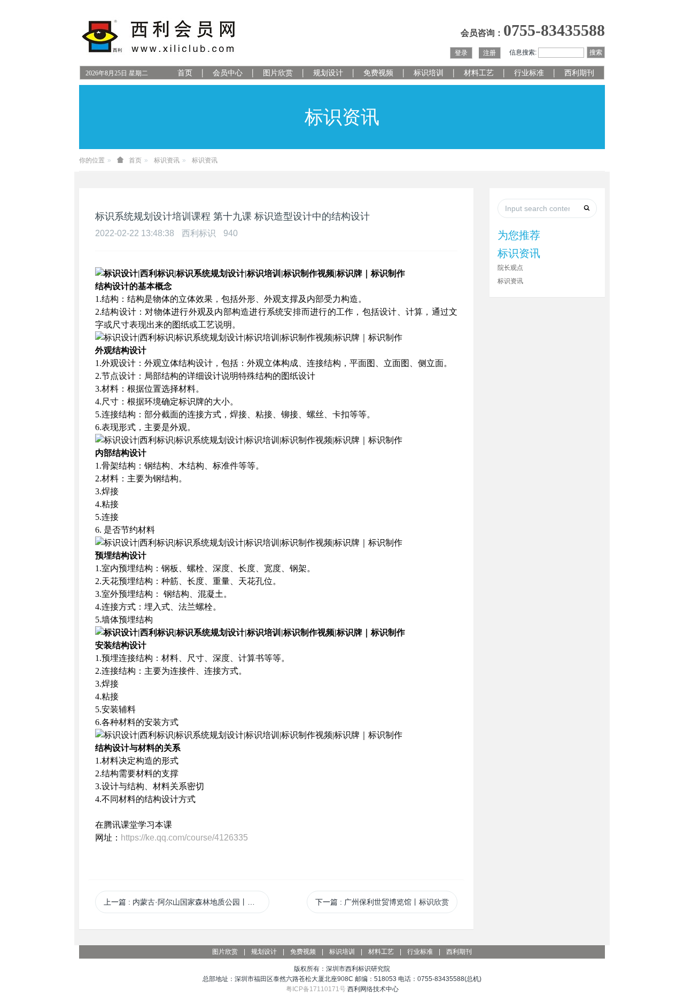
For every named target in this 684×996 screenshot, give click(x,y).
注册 (489, 53)
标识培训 (429, 73)
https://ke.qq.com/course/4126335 (184, 837)
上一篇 (186, 902)
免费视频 (378, 73)
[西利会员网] (159, 36)
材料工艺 (479, 73)
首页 (184, 73)
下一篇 (382, 902)
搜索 (595, 52)
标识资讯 (167, 160)
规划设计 (328, 73)
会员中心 (228, 73)
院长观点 (510, 267)
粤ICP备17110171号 (316, 989)
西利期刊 (579, 73)
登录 (461, 53)
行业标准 (529, 73)
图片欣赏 (278, 73)
